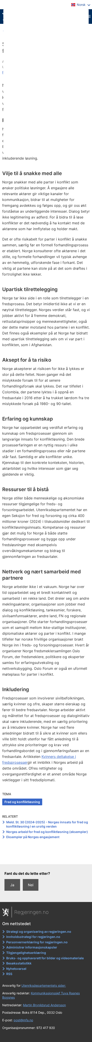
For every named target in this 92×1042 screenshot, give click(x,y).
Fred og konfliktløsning (22, 802)
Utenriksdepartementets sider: (43, 985)
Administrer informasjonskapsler (31, 947)
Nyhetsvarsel (16, 969)
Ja (12, 885)
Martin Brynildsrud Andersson (44, 1005)
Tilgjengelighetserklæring (26, 953)
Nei (30, 885)
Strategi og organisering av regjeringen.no (38, 931)
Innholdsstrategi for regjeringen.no (33, 937)
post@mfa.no (23, 1020)
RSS (9, 974)
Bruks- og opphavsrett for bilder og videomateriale (45, 958)
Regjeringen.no (31, 912)
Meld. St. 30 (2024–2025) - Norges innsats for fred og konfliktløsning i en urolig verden (47, 824)
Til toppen (46, 857)
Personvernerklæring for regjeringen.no (37, 942)
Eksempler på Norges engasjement (32, 837)
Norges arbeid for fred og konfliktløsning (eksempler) (47, 832)
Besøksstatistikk (18, 963)
